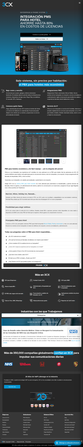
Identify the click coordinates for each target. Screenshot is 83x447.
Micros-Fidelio (47, 223)
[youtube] (81, 441)
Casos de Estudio (6, 427)
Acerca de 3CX (5, 417)
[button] (41, 236)
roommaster (59, 223)
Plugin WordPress (48, 432)
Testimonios (5, 429)
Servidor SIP (46, 424)
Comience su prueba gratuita (40, 34)
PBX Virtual (46, 420)
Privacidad (28, 441)
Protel (53, 223)
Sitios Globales (5, 432)
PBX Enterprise (26, 417)
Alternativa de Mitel (69, 429)
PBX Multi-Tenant (27, 424)
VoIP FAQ (67, 420)
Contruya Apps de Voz (49, 422)
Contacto (4, 434)
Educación (25, 429)
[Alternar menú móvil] (80, 3)
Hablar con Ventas (40, 39)
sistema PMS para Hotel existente (26, 183)
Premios (4, 424)
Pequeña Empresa (27, 420)
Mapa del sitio (20, 441)
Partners (4, 422)
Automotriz (25, 434)
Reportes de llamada (48, 429)
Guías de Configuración (70, 422)
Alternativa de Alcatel (70, 424)
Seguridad (67, 432)
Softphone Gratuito (48, 427)
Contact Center (26, 422)
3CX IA (45, 417)
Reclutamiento (5, 420)
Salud (24, 432)
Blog (66, 417)
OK (69, 445)
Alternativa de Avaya (69, 427)
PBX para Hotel (26, 427)
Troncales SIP (47, 434)
